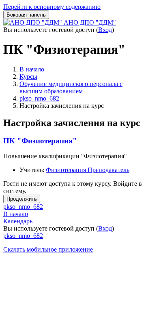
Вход (105, 29)
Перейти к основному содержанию (52, 6)
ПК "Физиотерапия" (40, 140)
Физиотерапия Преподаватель (87, 169)
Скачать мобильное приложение (48, 249)
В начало (31, 69)
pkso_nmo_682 (39, 98)
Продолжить (21, 199)
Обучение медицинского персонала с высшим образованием (70, 87)
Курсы (28, 76)
